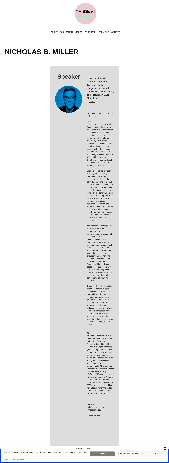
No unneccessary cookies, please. (128, 453)
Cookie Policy (6, 459)
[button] (165, 448)
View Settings (153, 453)
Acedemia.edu (95, 410)
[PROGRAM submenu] (95, 32)
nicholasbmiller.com (95, 407)
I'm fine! (102, 453)
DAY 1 (92, 101)
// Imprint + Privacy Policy (18, 459)
